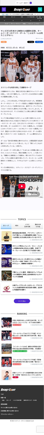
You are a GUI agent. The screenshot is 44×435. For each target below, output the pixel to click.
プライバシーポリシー (7, 414)
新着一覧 (3, 397)
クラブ (37, 24)
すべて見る (22, 301)
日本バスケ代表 (17, 325)
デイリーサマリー (16, 24)
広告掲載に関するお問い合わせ (10, 411)
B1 (15, 377)
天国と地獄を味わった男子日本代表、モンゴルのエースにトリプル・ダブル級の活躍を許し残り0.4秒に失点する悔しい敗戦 (27, 321)
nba (16, 225)
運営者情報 (4, 404)
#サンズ (22, 47)
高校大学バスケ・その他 (30, 400)
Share (40, 42)
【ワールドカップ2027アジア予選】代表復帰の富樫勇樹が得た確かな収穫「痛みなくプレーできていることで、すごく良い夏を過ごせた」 (27, 361)
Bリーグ (13, 17)
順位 (24, 24)
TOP (2, 394)
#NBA (3, 47)
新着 (4, 17)
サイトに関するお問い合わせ (9, 407)
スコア (7, 24)
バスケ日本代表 (30, 17)
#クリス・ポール (12, 47)
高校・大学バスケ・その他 (20, 351)
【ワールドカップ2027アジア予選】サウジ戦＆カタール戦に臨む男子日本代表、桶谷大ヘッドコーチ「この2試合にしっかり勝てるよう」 (27, 334)
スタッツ (30, 24)
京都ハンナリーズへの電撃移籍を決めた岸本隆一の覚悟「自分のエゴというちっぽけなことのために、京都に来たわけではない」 (27, 374)
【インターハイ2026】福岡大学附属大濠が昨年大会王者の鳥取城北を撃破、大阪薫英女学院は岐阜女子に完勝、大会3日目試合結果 (27, 347)
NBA (22, 17)
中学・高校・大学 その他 (39, 17)
